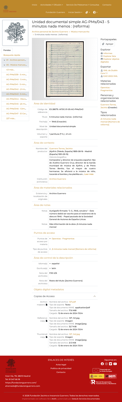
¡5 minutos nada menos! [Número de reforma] (74, 249)
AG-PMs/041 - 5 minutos (17, 84)
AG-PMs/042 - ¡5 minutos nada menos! (24, 89)
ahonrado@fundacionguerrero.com (22, 386)
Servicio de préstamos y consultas (82, 5)
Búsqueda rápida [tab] (11, 55)
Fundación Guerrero (55, 12)
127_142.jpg (74, 334)
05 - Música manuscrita (17, 65)
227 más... (11, 118)
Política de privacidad (61, 368)
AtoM (54, 399)
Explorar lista (109, 56)
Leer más (88, 174)
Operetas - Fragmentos (63, 238)
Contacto (106, 5)
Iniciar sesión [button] (74, 12)
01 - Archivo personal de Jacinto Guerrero (26, 60)
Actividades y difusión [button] (50, 5)
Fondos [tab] (7, 50)
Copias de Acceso (44, 296)
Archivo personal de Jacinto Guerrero (50, 32)
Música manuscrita (80, 32)
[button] (87, 12)
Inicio (34, 5)
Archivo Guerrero (57, 179)
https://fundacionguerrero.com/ (20, 383)
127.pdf (72, 302)
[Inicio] (9, 9)
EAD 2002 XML (110, 76)
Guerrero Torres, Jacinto (61, 148)
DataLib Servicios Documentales (86, 399)
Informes (107, 53)
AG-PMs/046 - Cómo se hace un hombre (25, 109)
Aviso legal (61, 364)
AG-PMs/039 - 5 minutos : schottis (22, 74)
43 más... (10, 70)
